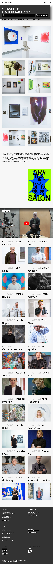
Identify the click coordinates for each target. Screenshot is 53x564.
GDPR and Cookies (32, 532)
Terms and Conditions (33, 530)
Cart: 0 (46, 2)
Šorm (7, 561)
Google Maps (5, 520)
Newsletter (30, 529)
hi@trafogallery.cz (6, 517)
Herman (15, 561)
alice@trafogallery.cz (7, 539)
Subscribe (42, 15)
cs (50, 2)
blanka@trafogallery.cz (8, 532)
